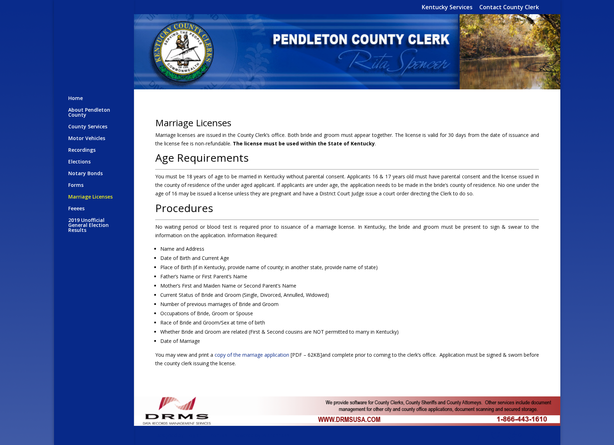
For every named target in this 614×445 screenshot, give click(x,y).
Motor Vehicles (86, 138)
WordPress (276, 435)
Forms (76, 185)
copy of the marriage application (252, 354)
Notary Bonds (85, 174)
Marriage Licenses (90, 197)
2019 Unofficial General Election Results (88, 225)
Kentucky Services (447, 7)
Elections (79, 162)
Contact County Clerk (509, 7)
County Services (87, 127)
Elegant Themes (206, 435)
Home (75, 98)
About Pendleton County (89, 112)
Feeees (76, 209)
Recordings (82, 150)
